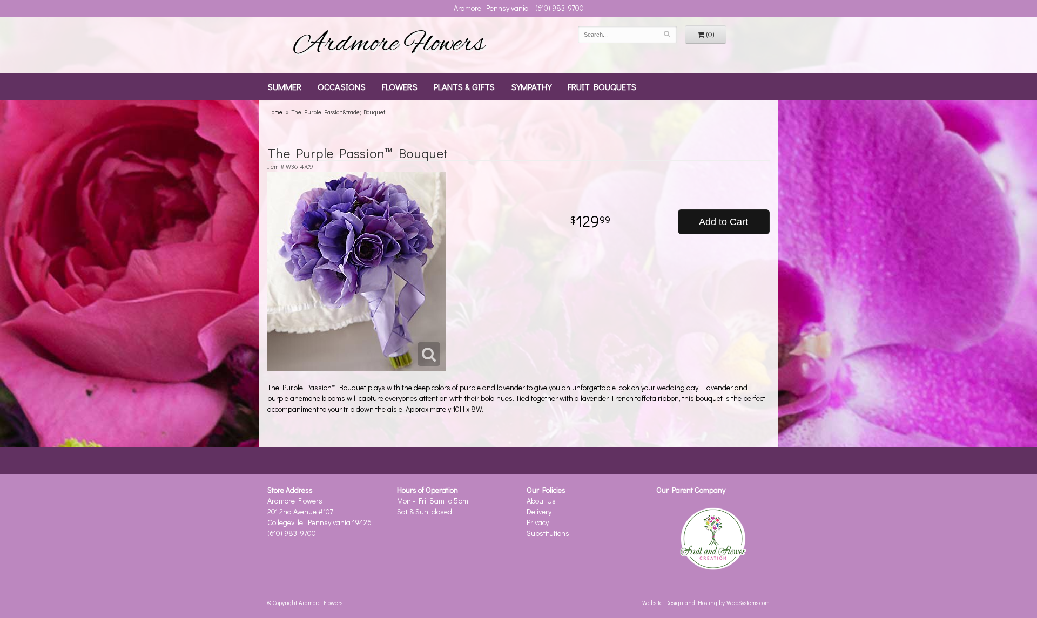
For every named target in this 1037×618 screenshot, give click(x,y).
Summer (284, 86)
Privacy (538, 522)
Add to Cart (723, 221)
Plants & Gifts (464, 86)
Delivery (539, 511)
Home (274, 112)
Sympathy (531, 86)
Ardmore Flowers (388, 45)
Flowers (400, 86)
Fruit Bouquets (602, 86)
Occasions (342, 86)
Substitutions (548, 533)
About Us (541, 500)
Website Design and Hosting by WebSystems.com (706, 603)
